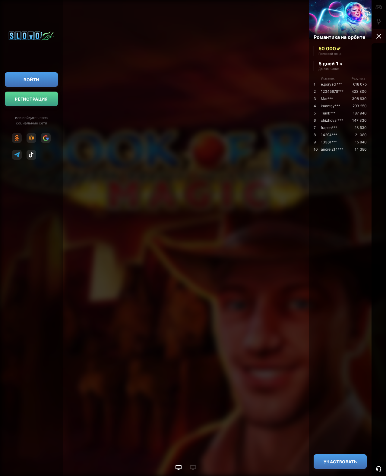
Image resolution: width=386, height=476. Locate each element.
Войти (31, 79)
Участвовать (340, 461)
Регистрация (31, 99)
